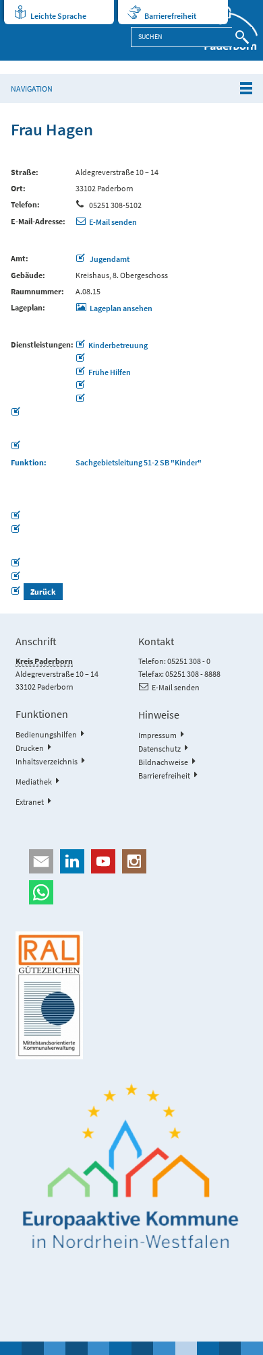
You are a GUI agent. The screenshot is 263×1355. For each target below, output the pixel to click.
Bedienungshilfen (46, 734)
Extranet (30, 802)
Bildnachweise (163, 762)
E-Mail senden (113, 222)
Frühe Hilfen (109, 372)
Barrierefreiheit (170, 16)
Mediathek (34, 781)
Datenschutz (159, 748)
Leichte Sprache (58, 16)
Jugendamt (108, 259)
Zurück (43, 592)
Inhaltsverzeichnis (47, 761)
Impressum (157, 735)
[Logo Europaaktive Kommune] (131, 1166)
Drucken (30, 748)
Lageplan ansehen (121, 308)
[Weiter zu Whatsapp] (131, 892)
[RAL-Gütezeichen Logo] (131, 995)
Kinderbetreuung (118, 345)
